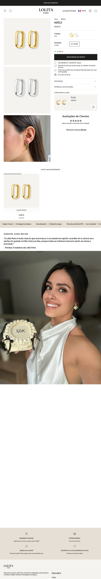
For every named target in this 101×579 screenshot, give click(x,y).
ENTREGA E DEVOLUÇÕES (63, 87)
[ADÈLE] (21, 193)
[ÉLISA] (61, 102)
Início (56, 19)
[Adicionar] (93, 107)
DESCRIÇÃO (58, 81)
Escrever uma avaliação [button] (76, 130)
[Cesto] (96, 11)
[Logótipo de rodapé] (9, 566)
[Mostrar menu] (4, 11)
